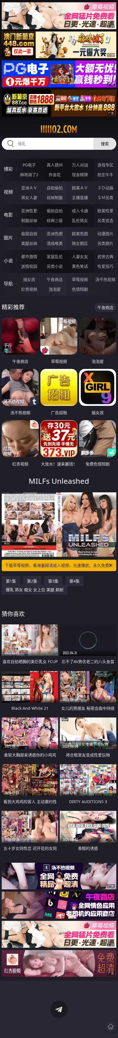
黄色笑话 (80, 266)
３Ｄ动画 (105, 187)
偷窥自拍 (29, 233)
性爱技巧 (105, 266)
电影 (8, 215)
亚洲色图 (55, 233)
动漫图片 (105, 233)
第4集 (74, 581)
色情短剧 (80, 289)
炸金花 (55, 174)
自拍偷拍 (55, 187)
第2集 (32, 581)
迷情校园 (29, 266)
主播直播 (80, 197)
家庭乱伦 (55, 256)
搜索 (105, 143)
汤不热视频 (105, 279)
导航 (8, 283)
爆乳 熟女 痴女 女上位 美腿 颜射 (35, 589)
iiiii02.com (58, 129)
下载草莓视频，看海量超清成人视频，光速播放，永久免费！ (59, 565)
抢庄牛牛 (105, 174)
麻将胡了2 (29, 174)
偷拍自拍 (55, 210)
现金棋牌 (80, 174)
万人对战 (80, 165)
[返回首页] (110, 1026)
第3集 (53, 581)
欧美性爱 (105, 210)
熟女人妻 (29, 197)
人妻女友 (80, 256)
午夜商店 (55, 279)
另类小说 (55, 266)
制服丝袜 (29, 220)
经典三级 (55, 220)
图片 (8, 238)
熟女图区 (80, 243)
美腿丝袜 (29, 243)
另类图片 (105, 243)
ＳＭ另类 (105, 197)
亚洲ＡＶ (29, 187)
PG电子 (29, 165)
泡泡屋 (55, 289)
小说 (8, 260)
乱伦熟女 (80, 220)
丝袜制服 (55, 197)
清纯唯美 (55, 243)
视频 (8, 192)
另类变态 (105, 220)
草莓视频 (80, 279)
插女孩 (29, 279)
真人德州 (55, 165)
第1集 (11, 581)
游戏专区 (105, 165)
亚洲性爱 (29, 210)
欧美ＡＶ (80, 187)
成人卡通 (80, 210)
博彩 (8, 169)
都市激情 (29, 256)
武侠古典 (105, 256)
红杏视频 (29, 289)
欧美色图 (80, 233)
